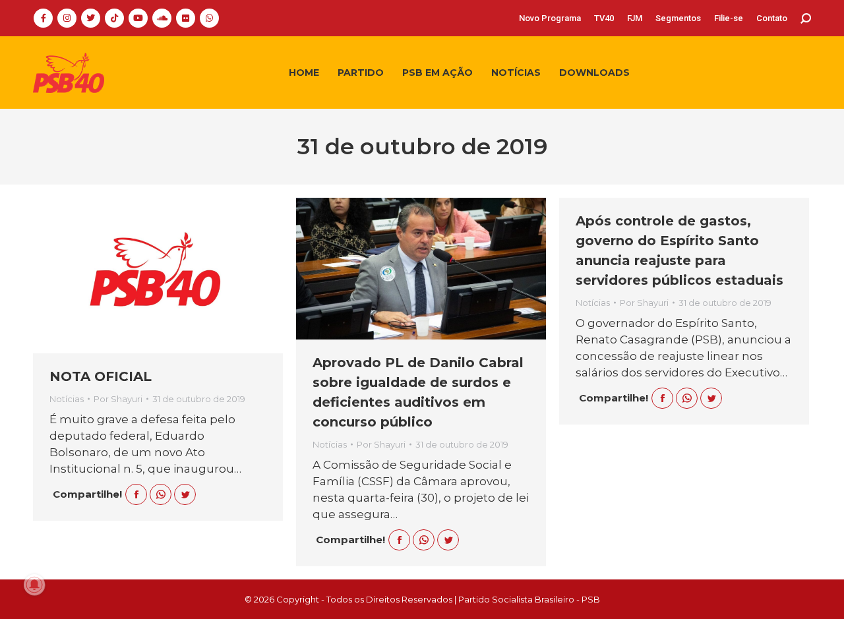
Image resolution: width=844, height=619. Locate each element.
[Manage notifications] (34, 584)
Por (118, 399)
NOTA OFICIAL (100, 376)
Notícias (66, 399)
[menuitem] (550, 18)
